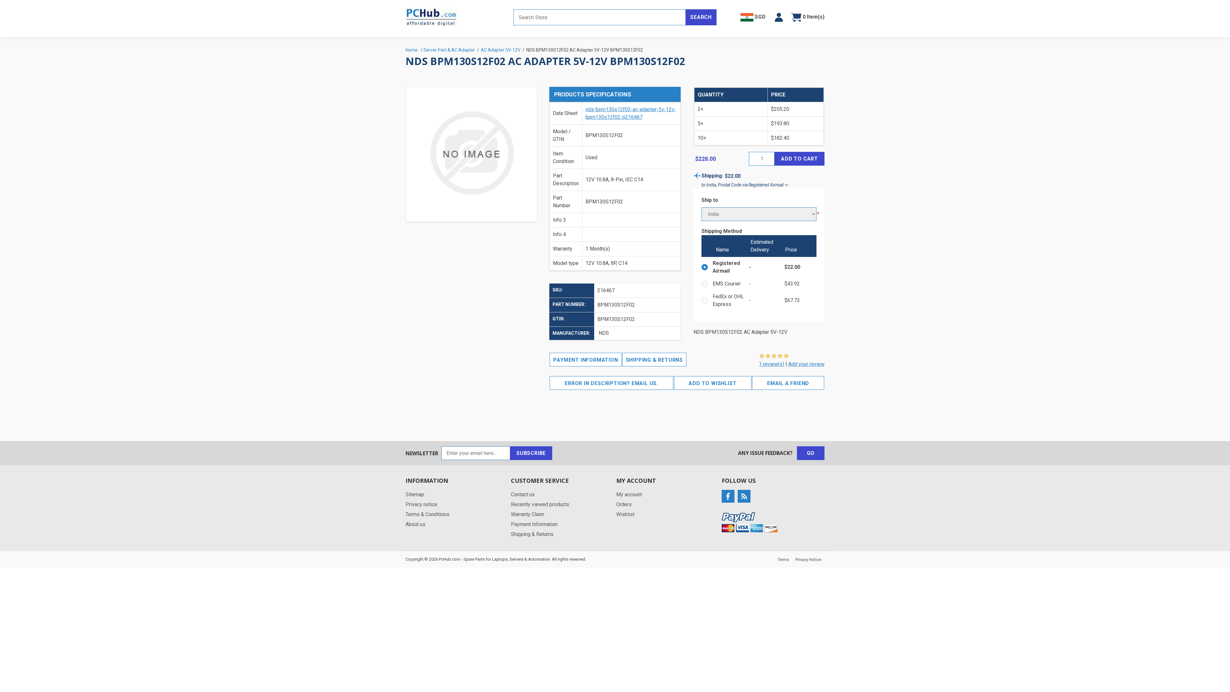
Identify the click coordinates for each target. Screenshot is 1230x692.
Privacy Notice (808, 559)
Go (811, 453)
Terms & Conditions (427, 514)
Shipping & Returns (654, 360)
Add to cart (799, 159)
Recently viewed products (540, 504)
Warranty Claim (527, 514)
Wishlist (625, 514)
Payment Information (585, 360)
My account (629, 494)
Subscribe (531, 453)
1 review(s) (771, 364)
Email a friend (788, 383)
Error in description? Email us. (611, 383)
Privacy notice (421, 504)
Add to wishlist (712, 383)
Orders (624, 504)
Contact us (523, 494)
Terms (783, 559)
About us (415, 524)
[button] (779, 17)
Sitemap (415, 494)
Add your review (806, 364)
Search (701, 17)
